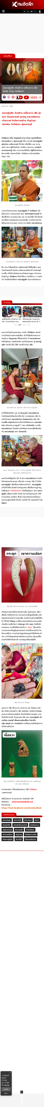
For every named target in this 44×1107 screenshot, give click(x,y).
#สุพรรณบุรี (7, 830)
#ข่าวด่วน (28, 820)
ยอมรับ (6, 1089)
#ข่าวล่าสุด (7, 820)
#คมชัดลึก (6, 825)
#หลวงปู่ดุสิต (7, 839)
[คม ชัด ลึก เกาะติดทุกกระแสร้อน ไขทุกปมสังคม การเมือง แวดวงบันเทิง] (22, 5)
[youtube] (31, 11)
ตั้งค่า (6, 1093)
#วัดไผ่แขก (30, 830)
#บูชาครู (19, 834)
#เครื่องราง (34, 825)
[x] (28, 11)
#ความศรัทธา (7, 834)
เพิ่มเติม (6, 1085)
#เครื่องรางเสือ (30, 834)
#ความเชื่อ (19, 830)
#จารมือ (19, 839)
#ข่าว (37, 820)
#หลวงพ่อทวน (30, 839)
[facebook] (24, 11)
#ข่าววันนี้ (17, 820)
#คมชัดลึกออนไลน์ (20, 825)
